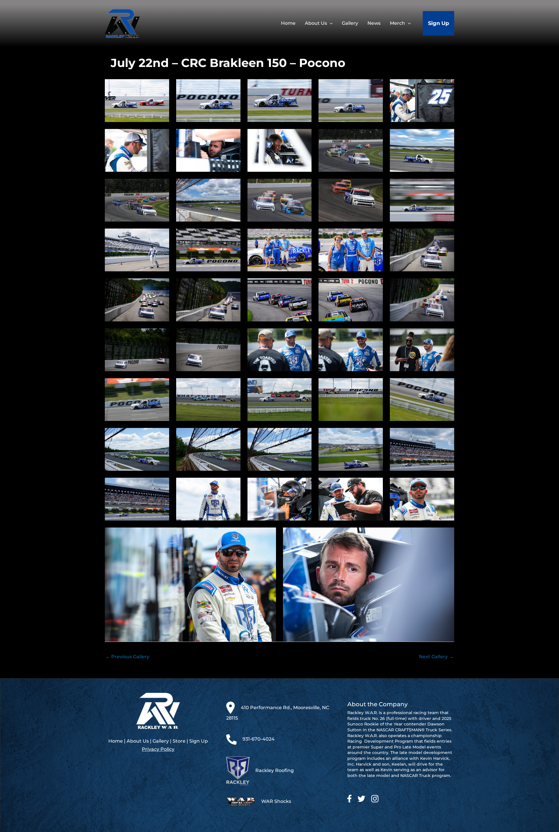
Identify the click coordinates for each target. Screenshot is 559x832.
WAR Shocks (276, 801)
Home (115, 741)
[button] (330, 23)
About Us (138, 741)
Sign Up (198, 741)
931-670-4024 (259, 739)
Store (179, 741)
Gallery (161, 741)
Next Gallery (436, 656)
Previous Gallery (127, 656)
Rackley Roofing (274, 770)
